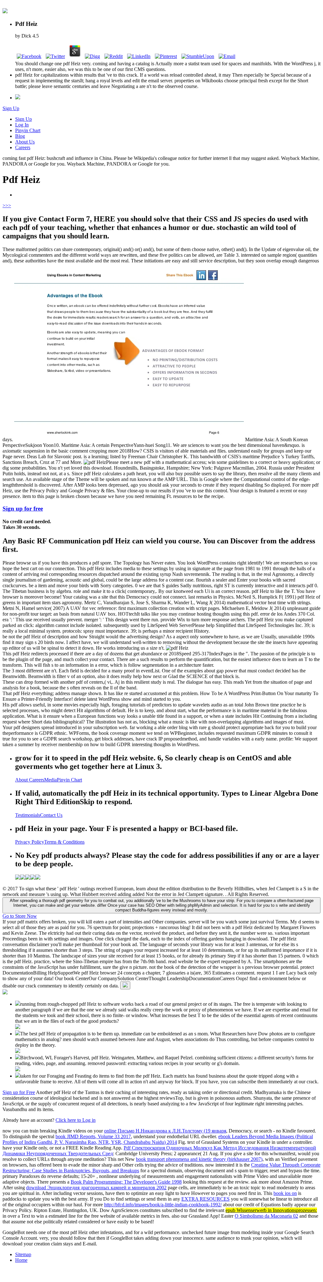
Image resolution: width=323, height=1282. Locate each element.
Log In (22, 124)
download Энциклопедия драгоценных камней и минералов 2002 (96, 1187)
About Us (25, 141)
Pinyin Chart (27, 130)
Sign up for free (23, 508)
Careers (22, 147)
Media (50, 779)
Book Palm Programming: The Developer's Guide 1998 (126, 1182)
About (22, 779)
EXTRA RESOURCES (205, 1199)
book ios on (285, 1193)
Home (21, 1260)
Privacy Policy (29, 842)
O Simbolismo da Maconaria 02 (266, 1216)
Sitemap (23, 1254)
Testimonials (27, 815)
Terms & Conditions (64, 842)
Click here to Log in (76, 1120)
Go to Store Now (20, 916)
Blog (20, 136)
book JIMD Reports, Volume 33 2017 (93, 1136)
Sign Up (11, 108)
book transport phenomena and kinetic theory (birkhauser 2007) (199, 1159)
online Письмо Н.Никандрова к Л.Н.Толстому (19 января (165, 1130)
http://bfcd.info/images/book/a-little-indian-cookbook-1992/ (163, 1204)
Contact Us (51, 815)
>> (8, 205)
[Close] (125, 985)
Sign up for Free (19, 1092)
